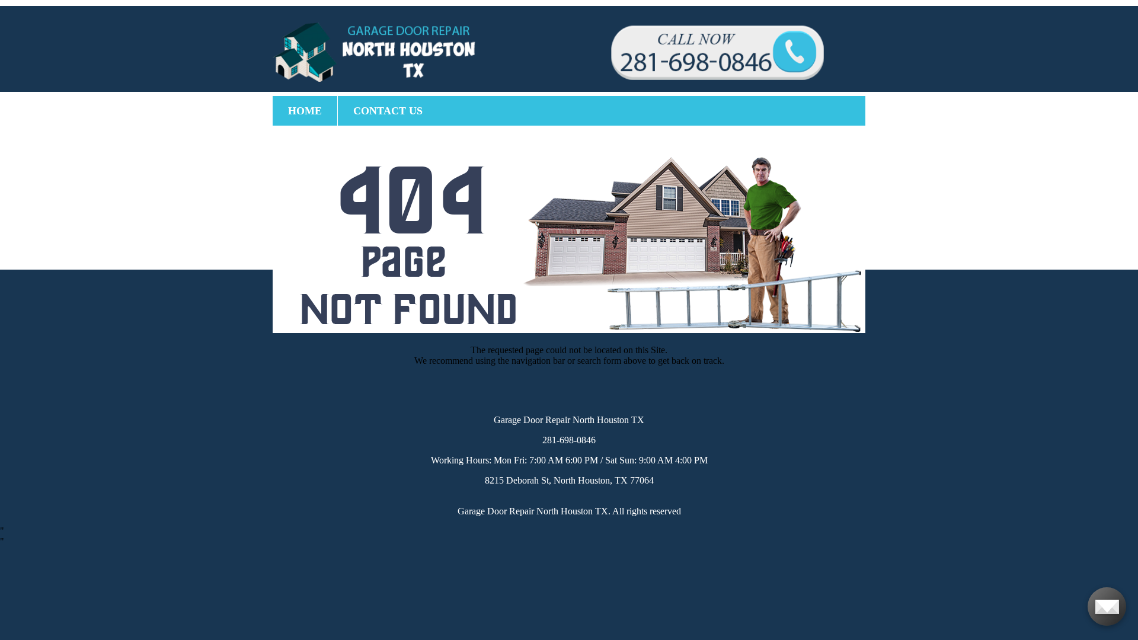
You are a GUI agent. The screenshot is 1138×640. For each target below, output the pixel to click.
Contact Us (388, 111)
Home (305, 111)
